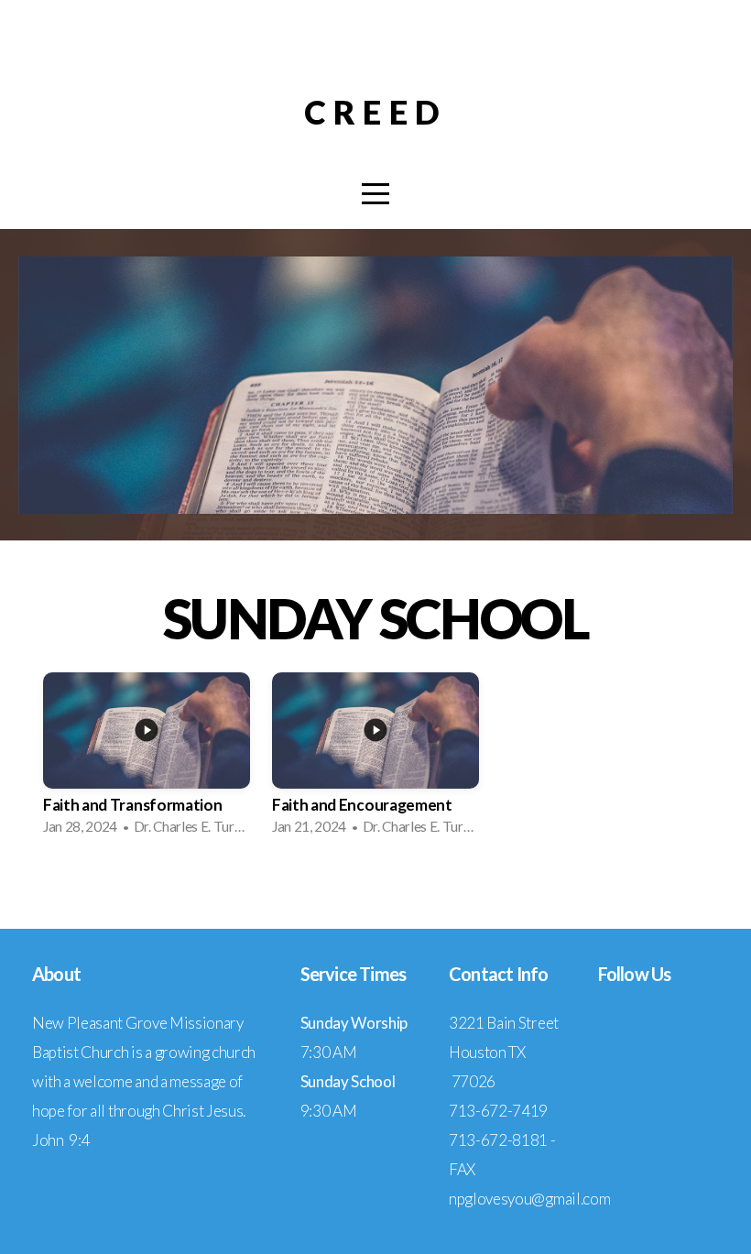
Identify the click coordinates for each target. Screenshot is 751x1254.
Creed (375, 112)
